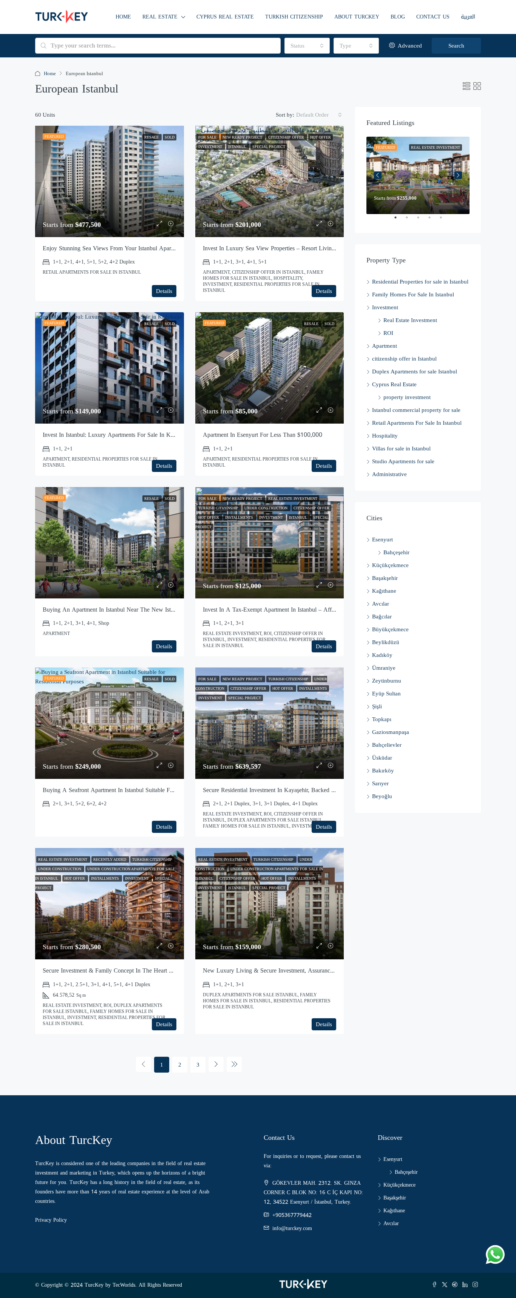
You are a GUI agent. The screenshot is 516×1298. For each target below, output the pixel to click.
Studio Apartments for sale (403, 461)
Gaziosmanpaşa (390, 732)
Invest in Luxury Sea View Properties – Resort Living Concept (280, 248)
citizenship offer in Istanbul (404, 359)
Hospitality (385, 436)
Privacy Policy (51, 1220)
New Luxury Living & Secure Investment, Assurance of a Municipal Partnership (302, 970)
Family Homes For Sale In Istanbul (413, 294)
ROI (388, 333)
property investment (407, 397)
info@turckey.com (292, 1228)
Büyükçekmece (390, 629)
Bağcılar (382, 617)
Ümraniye (383, 668)
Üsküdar (382, 758)
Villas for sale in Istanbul (401, 449)
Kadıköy (382, 655)
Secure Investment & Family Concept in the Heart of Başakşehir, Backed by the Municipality (160, 970)
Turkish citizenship (294, 17)
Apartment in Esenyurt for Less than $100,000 (262, 435)
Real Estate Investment (410, 320)
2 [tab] (410, 220)
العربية (468, 17)
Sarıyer (380, 783)
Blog (398, 17)
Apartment (384, 346)
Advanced (409, 46)
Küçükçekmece (390, 565)
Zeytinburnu (386, 681)
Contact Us (433, 17)
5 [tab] (444, 220)
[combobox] (307, 46)
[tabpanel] (418, 175)
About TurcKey (356, 17)
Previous (378, 175)
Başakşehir (385, 578)
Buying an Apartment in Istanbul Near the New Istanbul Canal (121, 609)
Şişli (377, 706)
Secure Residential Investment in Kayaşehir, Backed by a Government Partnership (304, 790)
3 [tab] (422, 220)
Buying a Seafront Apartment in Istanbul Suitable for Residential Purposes (135, 790)
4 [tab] (433, 220)
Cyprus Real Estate (225, 17)
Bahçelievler (387, 745)
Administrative (389, 474)
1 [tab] (399, 220)
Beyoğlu (382, 796)
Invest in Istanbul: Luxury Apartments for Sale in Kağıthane (117, 435)
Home (123, 17)
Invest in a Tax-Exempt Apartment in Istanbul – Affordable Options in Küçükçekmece (309, 609)
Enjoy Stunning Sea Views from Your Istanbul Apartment (113, 248)
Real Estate (160, 17)
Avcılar (380, 604)
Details (164, 291)
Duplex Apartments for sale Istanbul (414, 371)
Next (458, 175)
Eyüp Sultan (386, 694)
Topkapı (381, 719)
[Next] (216, 1064)
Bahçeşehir (396, 552)
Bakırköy (383, 771)
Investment (385, 307)
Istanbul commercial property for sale (416, 410)
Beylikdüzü (385, 642)
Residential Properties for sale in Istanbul (420, 282)
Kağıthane (384, 591)
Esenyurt (382, 539)
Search (456, 46)
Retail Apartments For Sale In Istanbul (417, 423)
